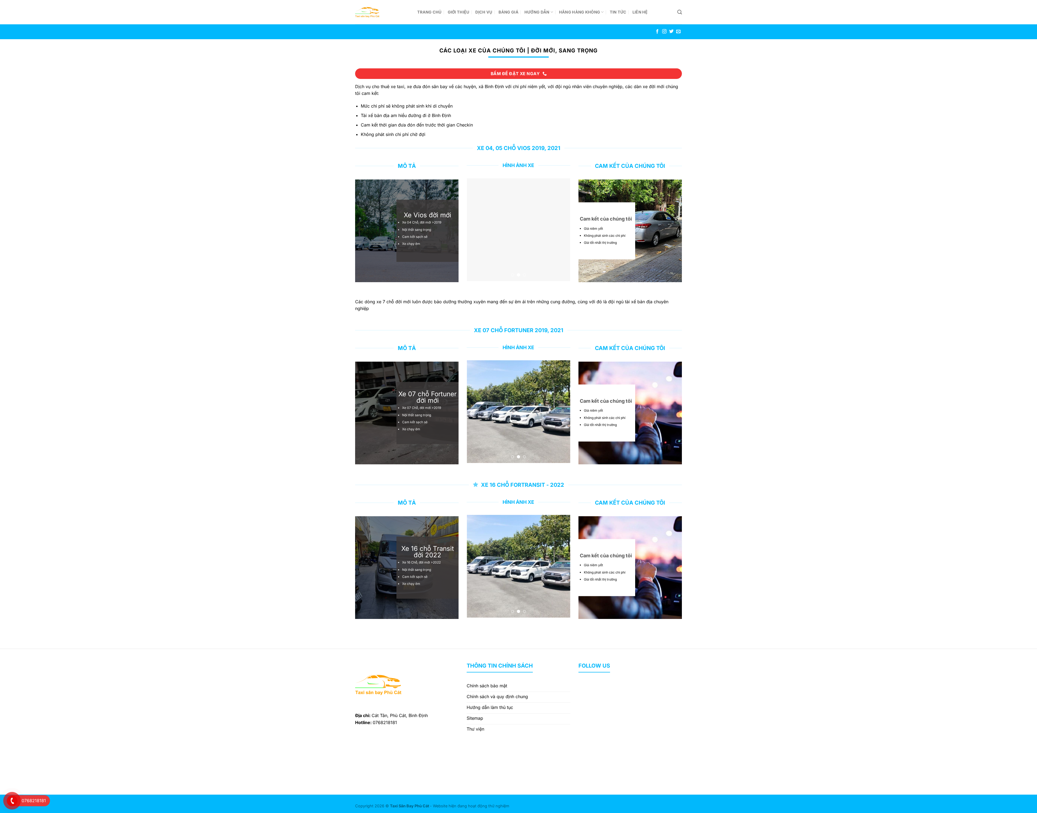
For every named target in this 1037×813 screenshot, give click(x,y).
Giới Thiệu (459, 12)
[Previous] (475, 229)
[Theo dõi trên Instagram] (664, 31)
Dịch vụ (483, 12)
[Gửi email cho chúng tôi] (678, 31)
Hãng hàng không (579, 12)
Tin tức (618, 12)
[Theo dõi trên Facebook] (657, 31)
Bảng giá (508, 12)
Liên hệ (640, 12)
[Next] (561, 229)
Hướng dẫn (537, 12)
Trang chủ (429, 12)
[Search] (679, 12)
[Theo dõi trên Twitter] (671, 31)
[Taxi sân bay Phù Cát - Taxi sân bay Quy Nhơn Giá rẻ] (382, 12)
